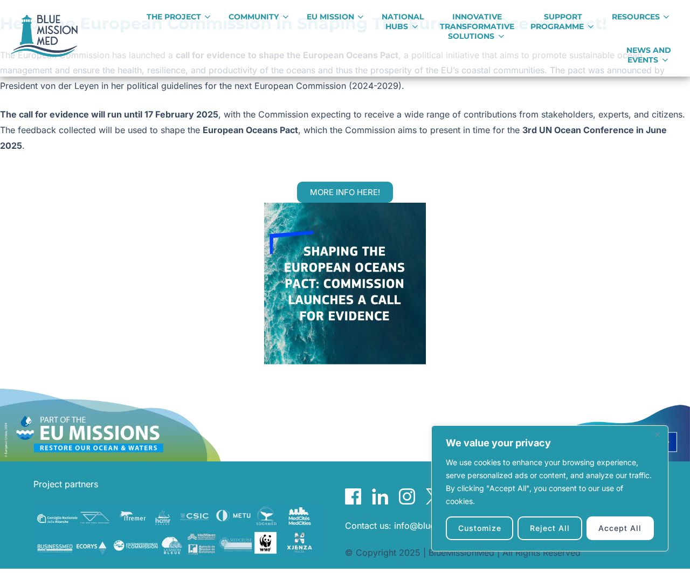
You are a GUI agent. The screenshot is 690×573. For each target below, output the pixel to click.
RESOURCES (636, 17)
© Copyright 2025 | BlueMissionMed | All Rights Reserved (463, 552)
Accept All (619, 528)
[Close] (657, 434)
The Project (174, 17)
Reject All (550, 528)
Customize (479, 528)
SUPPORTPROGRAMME (557, 21)
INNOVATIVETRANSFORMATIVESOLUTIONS (477, 26)
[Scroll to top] (665, 552)
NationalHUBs (403, 21)
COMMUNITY (254, 17)
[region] (549, 488)
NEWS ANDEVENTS (648, 55)
